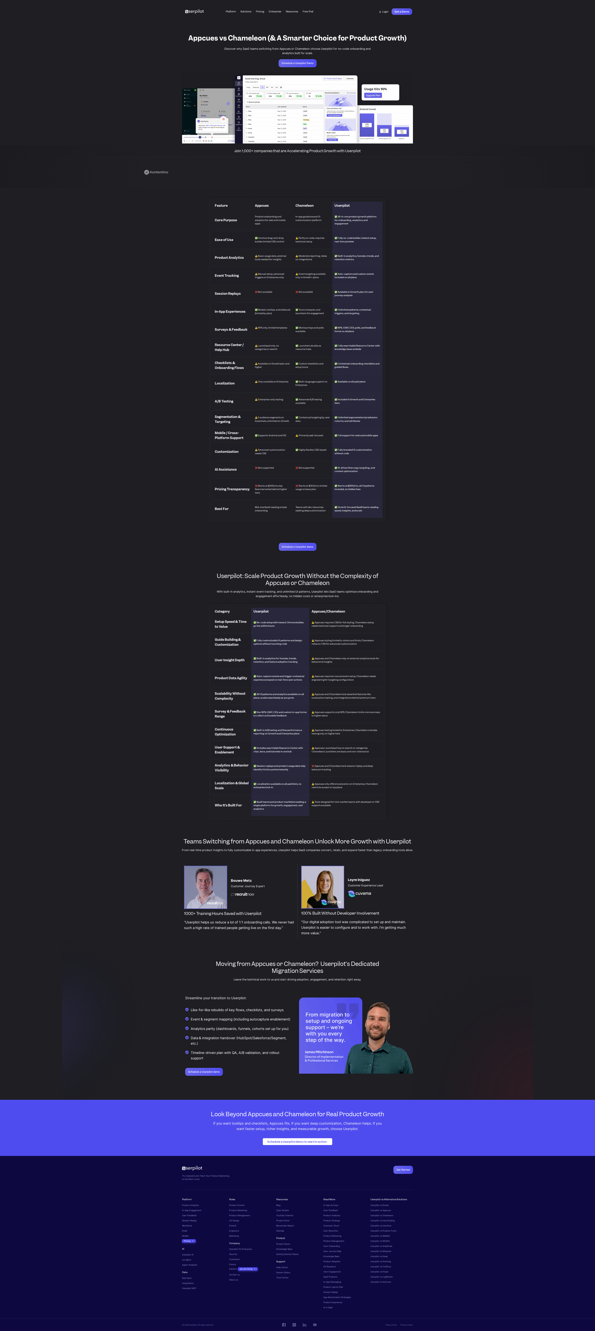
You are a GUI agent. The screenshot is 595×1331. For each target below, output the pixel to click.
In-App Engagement (191, 1210)
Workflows (187, 1226)
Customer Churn (331, 1226)
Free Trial (308, 11)
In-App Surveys (330, 1205)
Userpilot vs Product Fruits (383, 1231)
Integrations (188, 1283)
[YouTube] (315, 1325)
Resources (292, 11)
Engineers (234, 1231)
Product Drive (282, 1221)
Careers (233, 1269)
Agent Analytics (189, 1265)
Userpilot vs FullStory (380, 1267)
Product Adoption (331, 1261)
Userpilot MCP (189, 1288)
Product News (283, 1244)
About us (233, 1280)
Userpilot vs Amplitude (381, 1246)
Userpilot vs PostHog (380, 1261)
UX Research (329, 1267)
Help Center (282, 1267)
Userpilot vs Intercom (380, 1282)
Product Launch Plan (333, 1287)
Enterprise (275, 11)
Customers (234, 1259)
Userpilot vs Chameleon (381, 1215)
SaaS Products (330, 1277)
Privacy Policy (406, 1325)
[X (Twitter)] (294, 1325)
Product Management (239, 1215)
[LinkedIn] (304, 1325)
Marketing (234, 1236)
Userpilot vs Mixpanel (380, 1251)
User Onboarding (331, 1246)
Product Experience (332, 1302)
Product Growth (237, 1205)
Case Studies (282, 1210)
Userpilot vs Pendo (379, 1205)
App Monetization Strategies (337, 1297)
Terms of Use (391, 1325)
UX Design (234, 1221)
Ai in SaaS (328, 1308)
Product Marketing (238, 1210)
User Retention (330, 1231)
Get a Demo (401, 11)
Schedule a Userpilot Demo (298, 63)
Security (233, 1254)
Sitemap (280, 1231)
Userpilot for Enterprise (240, 1249)
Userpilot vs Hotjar (379, 1272)
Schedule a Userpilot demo (297, 546)
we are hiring (246, 1269)
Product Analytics (190, 1205)
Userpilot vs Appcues (380, 1210)
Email (184, 1231)
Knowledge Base (284, 1249)
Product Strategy (331, 1221)
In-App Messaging (332, 1282)
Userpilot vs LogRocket (381, 1277)
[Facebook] (284, 1325)
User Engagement (332, 1272)
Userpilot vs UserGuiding (382, 1221)
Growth (232, 1226)
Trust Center (282, 1277)
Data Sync (187, 1278)
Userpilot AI (187, 1255)
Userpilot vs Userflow (380, 1226)
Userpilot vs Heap (379, 1256)
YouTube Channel (284, 1215)
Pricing (260, 11)
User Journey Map (332, 1251)
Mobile (185, 1236)
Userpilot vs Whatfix (380, 1241)
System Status (283, 1272)
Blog (278, 1205)
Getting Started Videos (287, 1254)
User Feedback (189, 1215)
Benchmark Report (285, 1226)
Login (385, 12)
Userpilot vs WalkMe (380, 1236)
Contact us (234, 1275)
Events (232, 1264)
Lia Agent (186, 1260)
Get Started (403, 1169)
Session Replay (189, 1221)
